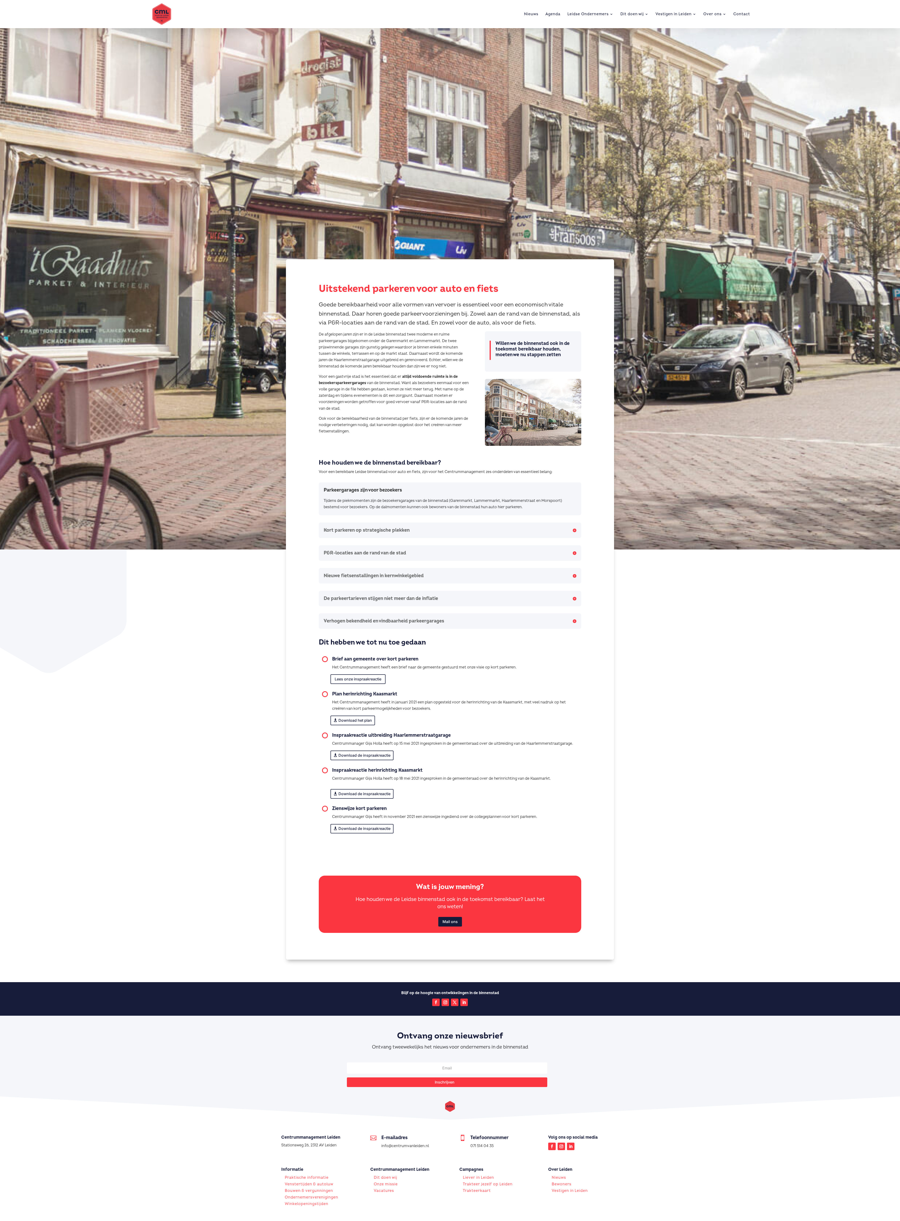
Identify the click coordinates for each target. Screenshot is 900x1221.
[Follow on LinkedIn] (464, 1002)
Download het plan (355, 720)
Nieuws (531, 14)
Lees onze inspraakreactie (358, 679)
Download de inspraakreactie (364, 755)
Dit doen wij (632, 14)
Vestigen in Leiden (674, 14)
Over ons (712, 14)
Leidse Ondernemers (588, 14)
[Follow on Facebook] (436, 1002)
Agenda (552, 14)
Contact (741, 14)
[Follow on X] (454, 1002)
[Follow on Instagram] (445, 1002)
